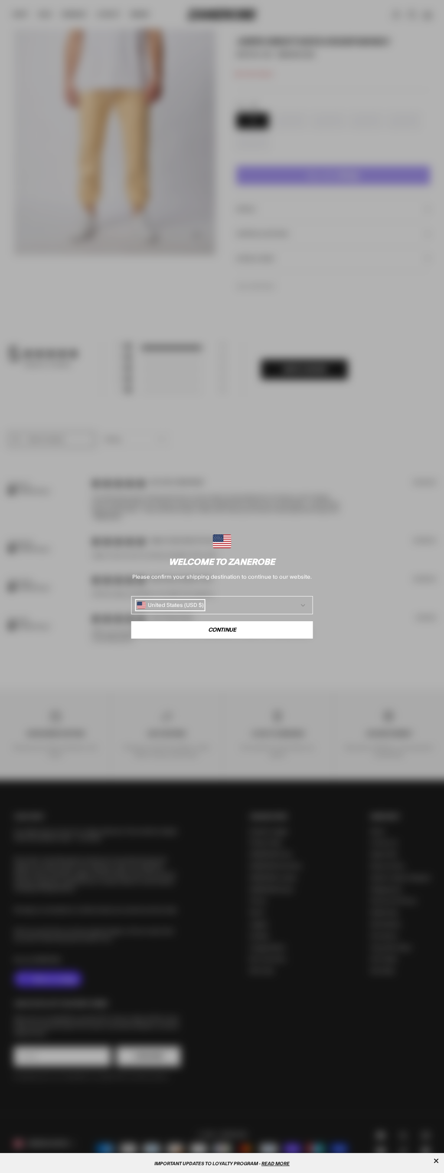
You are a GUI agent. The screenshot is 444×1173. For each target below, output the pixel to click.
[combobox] (170, 605)
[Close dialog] (436, 1161)
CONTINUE (222, 630)
